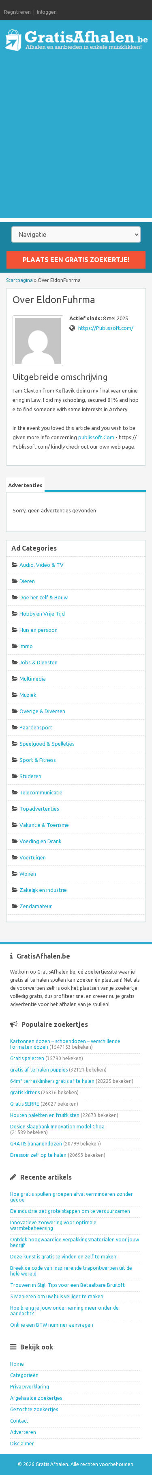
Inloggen (47, 12)
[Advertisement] (76, 142)
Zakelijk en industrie (43, 890)
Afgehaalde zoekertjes (36, 1398)
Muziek (27, 695)
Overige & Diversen (42, 711)
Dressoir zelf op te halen (38, 1155)
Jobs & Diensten (38, 662)
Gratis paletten (27, 1058)
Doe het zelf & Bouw (43, 597)
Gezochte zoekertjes (34, 1409)
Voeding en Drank (40, 841)
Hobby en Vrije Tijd (42, 613)
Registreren (17, 12)
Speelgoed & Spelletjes (47, 743)
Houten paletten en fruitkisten (44, 1115)
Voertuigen (32, 857)
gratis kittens (25, 1092)
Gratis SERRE (24, 1103)
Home (17, 1364)
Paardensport (35, 727)
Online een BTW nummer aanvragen (51, 1325)
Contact (19, 1420)
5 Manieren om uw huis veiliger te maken (56, 1296)
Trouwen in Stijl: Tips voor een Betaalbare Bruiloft (67, 1285)
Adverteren (23, 1432)
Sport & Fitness (37, 760)
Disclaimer (22, 1443)
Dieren (27, 581)
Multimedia (32, 678)
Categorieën (24, 1375)
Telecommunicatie (40, 792)
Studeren (30, 776)
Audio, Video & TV (41, 565)
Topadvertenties (39, 808)
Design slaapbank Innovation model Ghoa (57, 1126)
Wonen (27, 873)
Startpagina (19, 280)
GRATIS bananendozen (36, 1143)
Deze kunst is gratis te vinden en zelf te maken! (64, 1256)
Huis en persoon (38, 630)
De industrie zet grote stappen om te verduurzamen (70, 1211)
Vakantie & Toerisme (44, 825)
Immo (26, 646)
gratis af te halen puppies (39, 1069)
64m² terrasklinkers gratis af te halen (52, 1081)
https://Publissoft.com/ (105, 328)
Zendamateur (35, 906)
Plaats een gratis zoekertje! (76, 259)
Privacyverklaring (29, 1386)
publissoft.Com (96, 437)
